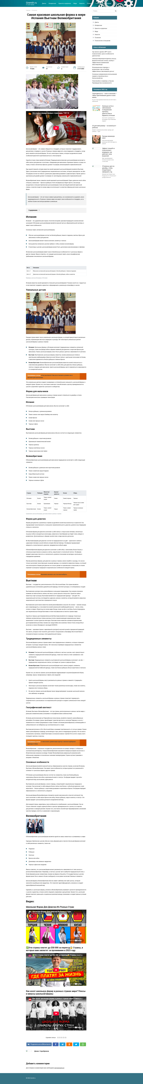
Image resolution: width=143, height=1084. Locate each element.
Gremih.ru (31, 2)
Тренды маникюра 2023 (108, 137)
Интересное (52, 3)
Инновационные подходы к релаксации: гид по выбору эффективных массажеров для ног (103, 69)
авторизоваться (59, 1068)
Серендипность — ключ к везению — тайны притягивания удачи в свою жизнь (104, 95)
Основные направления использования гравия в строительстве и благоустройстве (104, 76)
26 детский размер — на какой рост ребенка (104, 126)
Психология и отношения (103, 3)
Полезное (90, 3)
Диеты (44, 3)
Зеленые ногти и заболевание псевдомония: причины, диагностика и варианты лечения (108, 110)
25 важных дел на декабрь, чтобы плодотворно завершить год (108, 169)
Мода (75, 3)
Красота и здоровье (65, 3)
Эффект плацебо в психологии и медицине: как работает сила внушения (108, 152)
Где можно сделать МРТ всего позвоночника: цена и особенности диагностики (103, 54)
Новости (81, 3)
